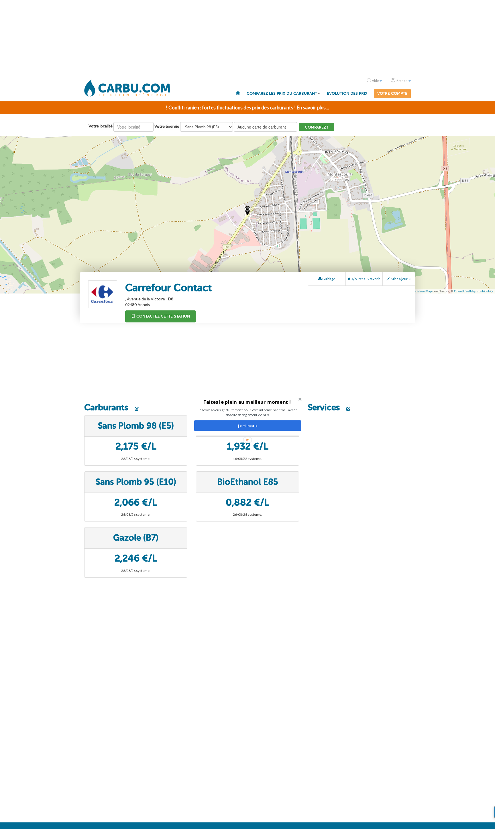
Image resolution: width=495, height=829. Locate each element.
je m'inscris (247, 425)
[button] (247, 401)
